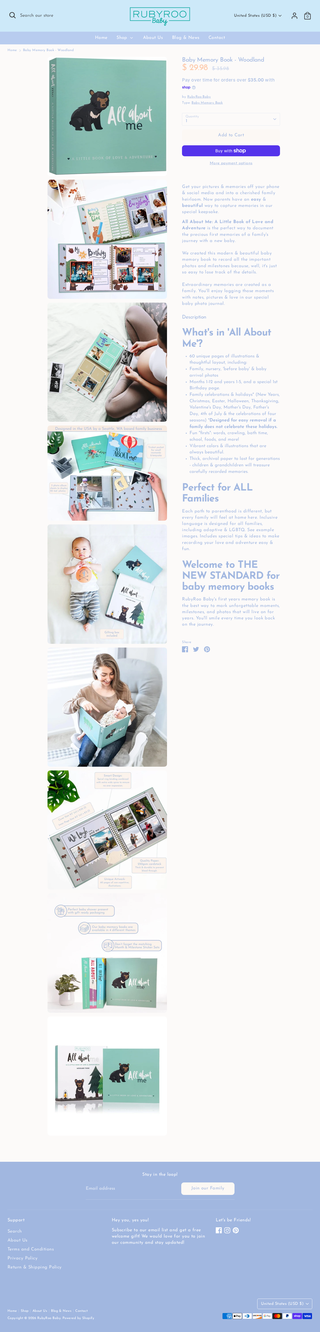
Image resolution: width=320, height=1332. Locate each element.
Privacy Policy (23, 1258)
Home (101, 38)
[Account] (295, 16)
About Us (153, 38)
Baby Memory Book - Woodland (48, 50)
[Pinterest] (236, 1230)
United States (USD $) (255, 16)
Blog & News (186, 38)
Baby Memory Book (207, 102)
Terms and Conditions (31, 1249)
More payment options (231, 163)
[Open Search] (13, 15)
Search (15, 1231)
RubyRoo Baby (199, 96)
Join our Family (207, 1188)
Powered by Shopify (78, 1318)
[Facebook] (219, 1230)
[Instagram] (227, 1230)
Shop (122, 38)
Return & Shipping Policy (35, 1267)
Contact (216, 38)
